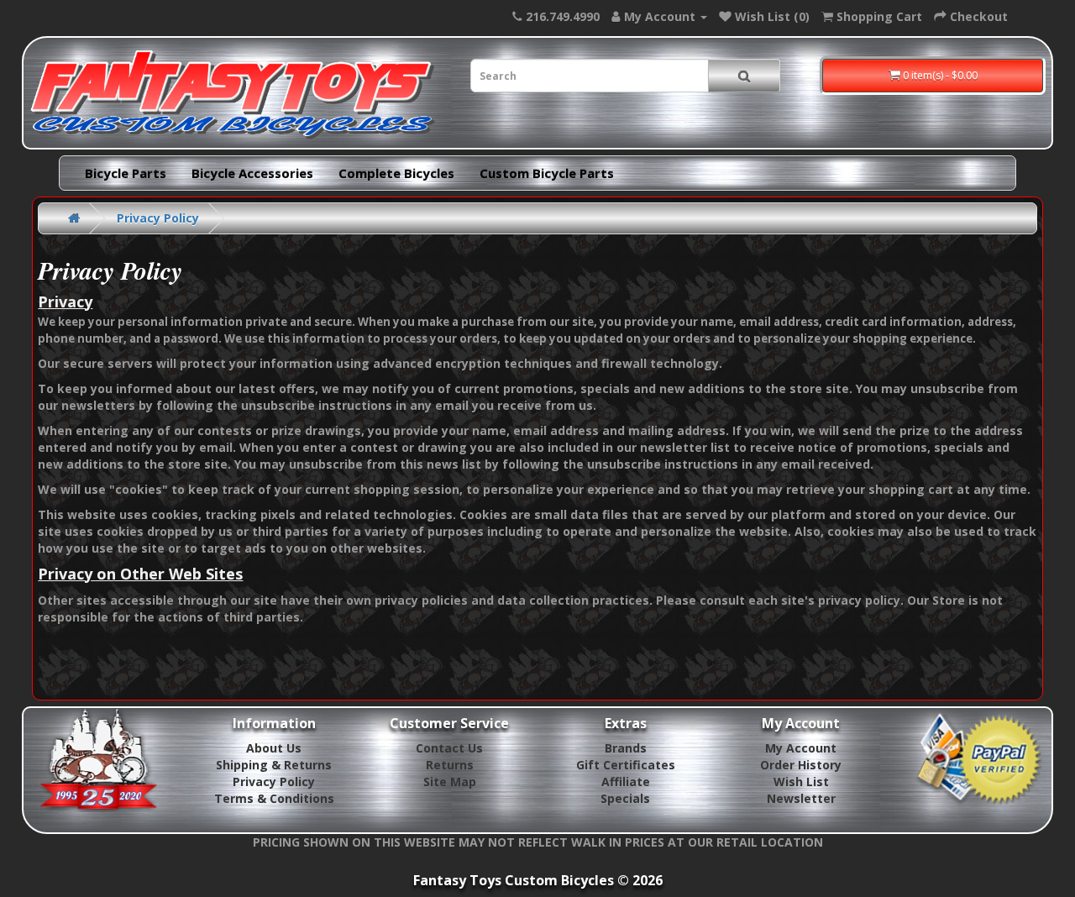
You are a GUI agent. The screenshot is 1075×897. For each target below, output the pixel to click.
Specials (625, 798)
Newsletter (801, 798)
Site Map (449, 781)
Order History (801, 765)
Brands (626, 748)
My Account (800, 748)
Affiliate (625, 781)
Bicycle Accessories (252, 173)
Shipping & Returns (274, 765)
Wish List (801, 781)
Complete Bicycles (396, 173)
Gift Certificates (625, 765)
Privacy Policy (158, 218)
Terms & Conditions (274, 798)
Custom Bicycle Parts (547, 173)
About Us (274, 748)
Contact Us (449, 748)
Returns (450, 765)
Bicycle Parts (125, 173)
